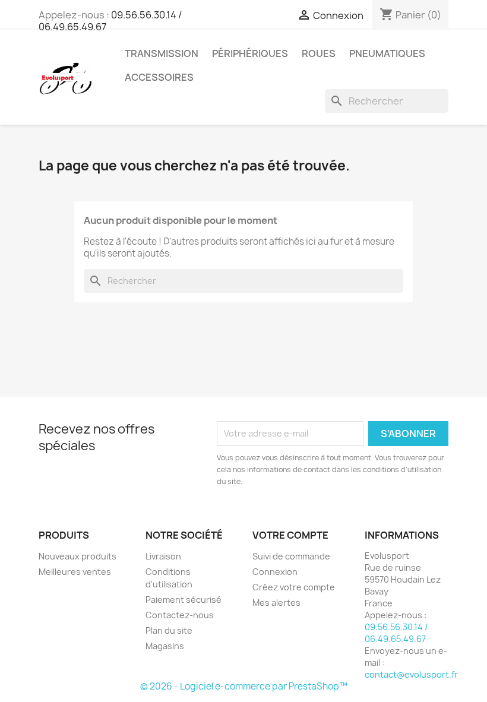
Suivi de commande (291, 556)
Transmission (161, 53)
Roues (319, 53)
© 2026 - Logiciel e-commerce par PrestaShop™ (243, 686)
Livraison (163, 556)
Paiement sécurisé (184, 599)
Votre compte (290, 535)
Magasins (165, 646)
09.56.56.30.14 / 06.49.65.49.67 (396, 632)
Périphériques (250, 53)
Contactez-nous (180, 615)
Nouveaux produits (77, 556)
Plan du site (169, 630)
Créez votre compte (293, 587)
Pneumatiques (387, 53)
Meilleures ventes (75, 571)
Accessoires (159, 77)
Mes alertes (276, 602)
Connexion (275, 571)
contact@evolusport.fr (411, 674)
